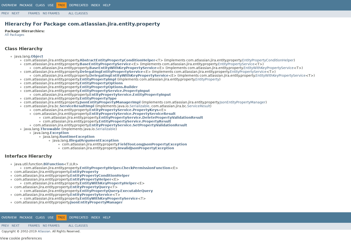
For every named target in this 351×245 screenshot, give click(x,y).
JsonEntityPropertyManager (243, 102)
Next (15, 13)
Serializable (139, 106)
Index (95, 5)
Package (26, 5)
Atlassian (44, 231)
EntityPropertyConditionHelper (268, 60)
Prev (5, 13)
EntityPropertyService (236, 64)
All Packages (14, 35)
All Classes (78, 13)
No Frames (51, 13)
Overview (9, 5)
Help (106, 5)
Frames (34, 13)
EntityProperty (207, 79)
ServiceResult (198, 106)
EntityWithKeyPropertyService (269, 68)
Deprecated (78, 5)
